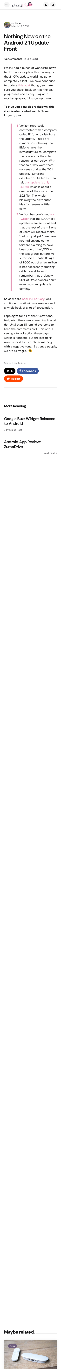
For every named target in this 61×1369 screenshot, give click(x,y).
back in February (33, 299)
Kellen (18, 23)
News (12, 1346)
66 (13, 59)
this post (24, 85)
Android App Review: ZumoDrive (22, 444)
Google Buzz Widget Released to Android (29, 421)
